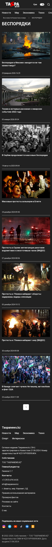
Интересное (18, 438)
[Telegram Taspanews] (10, 526)
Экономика (28, 12)
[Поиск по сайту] (48, 4)
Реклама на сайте (10, 502)
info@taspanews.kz (10, 484)
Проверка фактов (10, 497)
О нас (4, 510)
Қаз (35, 4)
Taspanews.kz (11, 427)
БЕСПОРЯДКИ (37, 18)
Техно (41, 12)
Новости (6, 12)
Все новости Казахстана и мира (14, 18)
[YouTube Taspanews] (15, 526)
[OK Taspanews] (33, 526)
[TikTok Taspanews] (21, 526)
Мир (17, 12)
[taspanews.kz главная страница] (12, 4)
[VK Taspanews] (27, 526)
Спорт (5, 438)
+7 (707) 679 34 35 (10, 480)
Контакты (6, 506)
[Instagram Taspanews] (4, 526)
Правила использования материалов (18, 493)
